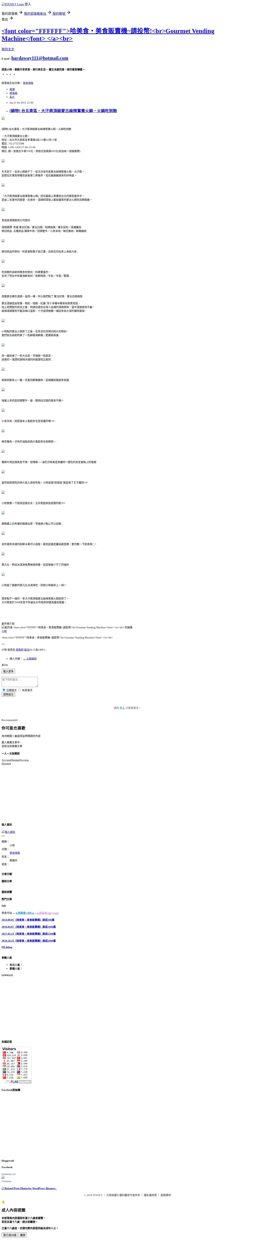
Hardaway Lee (9, 1174)
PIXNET (98, 1195)
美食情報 (28, 82)
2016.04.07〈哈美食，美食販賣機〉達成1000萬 (29, 926)
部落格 (13, 93)
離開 (22, 1235)
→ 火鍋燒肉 (30, 658)
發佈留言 (8, 694)
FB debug (7, 947)
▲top (5, 664)
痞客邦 (20, 649)
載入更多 (8, 671)
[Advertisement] (121, 1008)
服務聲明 (166, 1195)
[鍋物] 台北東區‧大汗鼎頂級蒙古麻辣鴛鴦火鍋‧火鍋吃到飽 (63, 111)
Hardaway (7, 1181)
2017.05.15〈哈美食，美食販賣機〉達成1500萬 (29, 933)
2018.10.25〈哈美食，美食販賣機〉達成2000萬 (29, 940)
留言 (26, 649)
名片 (12, 96)
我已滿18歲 (9, 1235)
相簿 (12, 89)
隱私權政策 (150, 1195)
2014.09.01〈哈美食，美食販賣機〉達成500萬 (28, 919)
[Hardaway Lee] (3, 1177)
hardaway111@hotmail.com (39, 58)
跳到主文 (8, 49)
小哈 (4, 631)
